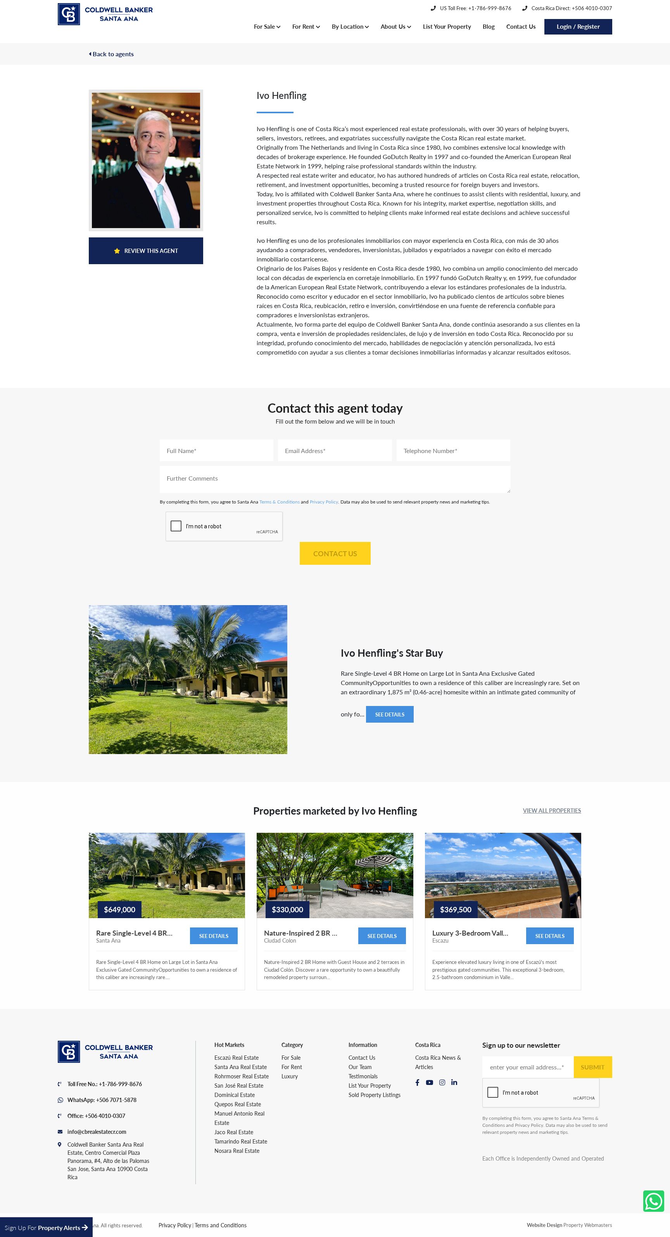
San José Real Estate (238, 1085)
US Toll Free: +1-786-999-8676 (475, 8)
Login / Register (578, 26)
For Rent (304, 26)
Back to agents (112, 53)
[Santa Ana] (105, 14)
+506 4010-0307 (105, 1115)
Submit (593, 1066)
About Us (394, 26)
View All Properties (552, 810)
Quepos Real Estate (237, 1104)
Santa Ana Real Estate (240, 1067)
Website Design (544, 1224)
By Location (348, 26)
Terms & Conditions (279, 501)
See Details (389, 714)
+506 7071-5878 (116, 1100)
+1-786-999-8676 (120, 1084)
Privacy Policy (324, 501)
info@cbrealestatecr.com (96, 1131)
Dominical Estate (234, 1095)
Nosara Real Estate (236, 1150)
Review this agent (150, 250)
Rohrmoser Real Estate (241, 1076)
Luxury (289, 1076)
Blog (489, 26)
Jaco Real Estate (233, 1132)
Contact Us (521, 26)
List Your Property (447, 26)
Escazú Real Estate (236, 1057)
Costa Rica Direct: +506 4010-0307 (571, 8)
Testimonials (363, 1076)
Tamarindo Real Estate (240, 1141)
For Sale (265, 26)
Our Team (360, 1067)
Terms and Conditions (221, 1225)
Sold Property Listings (375, 1095)
